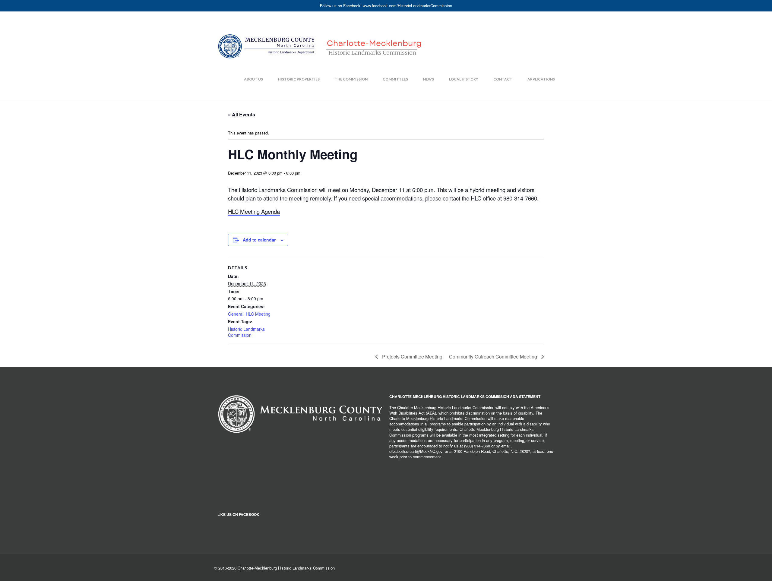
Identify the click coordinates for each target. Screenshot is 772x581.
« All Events (241, 114)
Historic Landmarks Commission (246, 332)
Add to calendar (259, 240)
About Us (253, 79)
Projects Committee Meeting (411, 356)
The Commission (351, 79)
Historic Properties (299, 79)
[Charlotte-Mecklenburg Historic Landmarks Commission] (319, 34)
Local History (463, 79)
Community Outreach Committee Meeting (493, 356)
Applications (541, 79)
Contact (502, 79)
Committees (395, 79)
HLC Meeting (258, 314)
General (235, 314)
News (428, 79)
